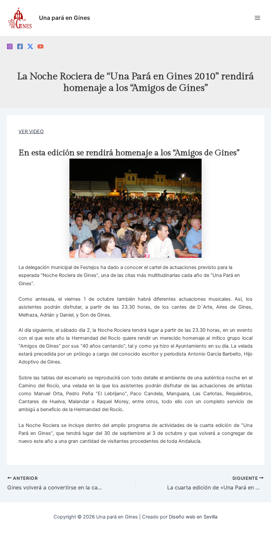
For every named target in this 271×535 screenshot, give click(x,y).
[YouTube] (40, 46)
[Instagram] (10, 46)
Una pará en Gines (64, 17)
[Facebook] (20, 46)
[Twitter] (30, 46)
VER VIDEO (31, 131)
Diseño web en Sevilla (193, 517)
